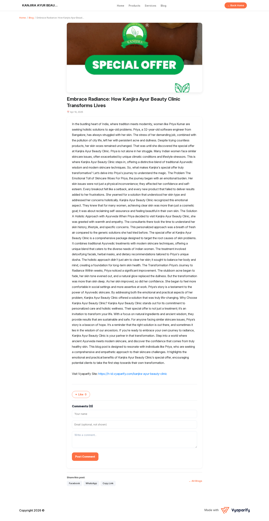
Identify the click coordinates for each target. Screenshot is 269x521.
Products (134, 5)
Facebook (74, 483)
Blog (163, 5)
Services (150, 5)
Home (120, 5)
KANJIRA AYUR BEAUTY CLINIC (40, 5)
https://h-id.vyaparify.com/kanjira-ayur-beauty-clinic (132, 374)
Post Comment (85, 456)
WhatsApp (91, 483)
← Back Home (235, 5)
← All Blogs (195, 480)
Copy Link (108, 483)
